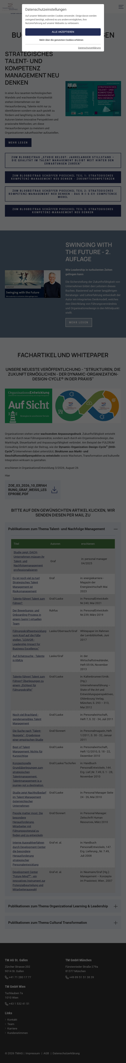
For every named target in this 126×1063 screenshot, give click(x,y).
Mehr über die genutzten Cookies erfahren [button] (61, 40)
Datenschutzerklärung (89, 48)
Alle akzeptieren (63, 31)
